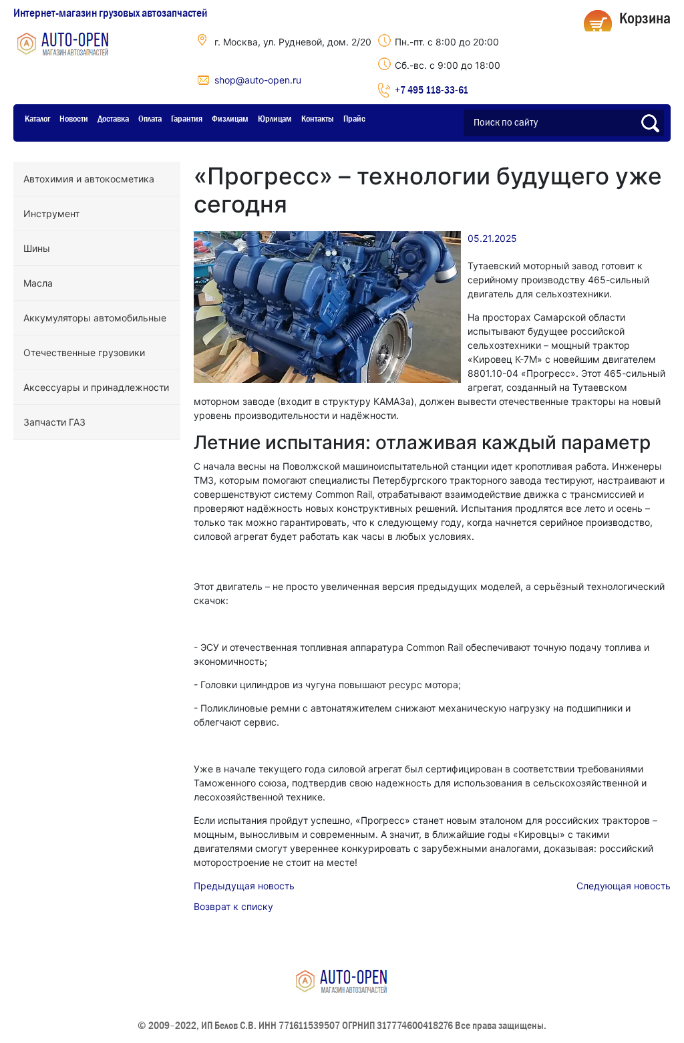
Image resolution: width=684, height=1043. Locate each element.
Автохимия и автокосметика (88, 178)
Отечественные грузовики (84, 352)
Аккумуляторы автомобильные (94, 317)
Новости (73, 118)
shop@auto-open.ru (257, 80)
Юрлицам (275, 118)
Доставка (113, 118)
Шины (36, 248)
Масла (38, 283)
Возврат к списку (233, 906)
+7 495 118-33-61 (431, 90)
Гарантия (186, 118)
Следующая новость (623, 885)
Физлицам (230, 118)
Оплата (150, 118)
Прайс (354, 118)
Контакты (317, 118)
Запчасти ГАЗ (54, 422)
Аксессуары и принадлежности (96, 387)
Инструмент (51, 213)
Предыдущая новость (244, 885)
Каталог (37, 118)
